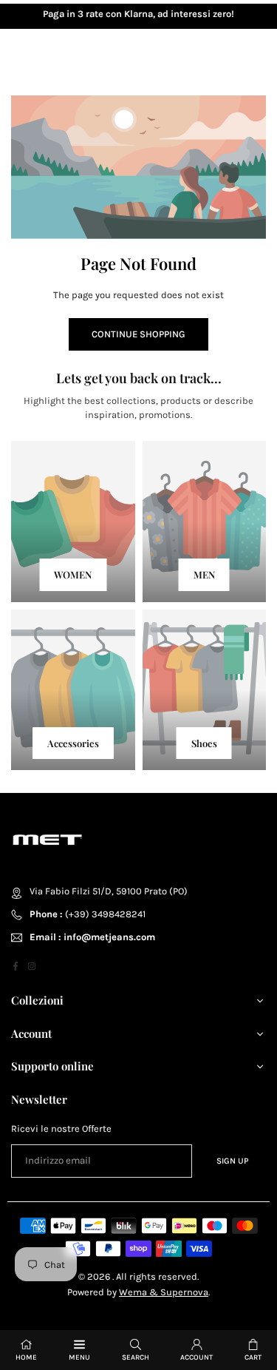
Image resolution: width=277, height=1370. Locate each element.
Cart (252, 1357)
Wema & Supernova (163, 1292)
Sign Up (232, 1160)
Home (26, 1357)
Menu (79, 1357)
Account (196, 1357)
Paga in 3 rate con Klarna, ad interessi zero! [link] (138, 13)
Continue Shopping (138, 334)
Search (135, 1357)
